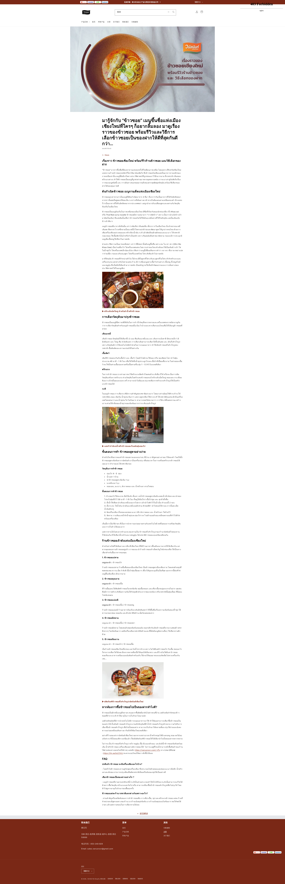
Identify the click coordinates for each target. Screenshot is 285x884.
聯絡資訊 (140, 879)
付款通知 (167, 828)
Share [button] (107, 155)
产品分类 (125, 832)
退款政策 (110, 879)
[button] (85, 21)
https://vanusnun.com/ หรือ (147, 750)
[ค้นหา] (173, 11)
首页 (124, 828)
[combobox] (145, 12)
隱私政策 (117, 879)
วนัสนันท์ (90, 879)
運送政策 (132, 879)
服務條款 (125, 879)
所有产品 (125, 836)
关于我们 (167, 836)
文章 (165, 832)
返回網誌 (144, 813)
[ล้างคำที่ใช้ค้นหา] (168, 11)
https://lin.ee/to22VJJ (113, 753)
